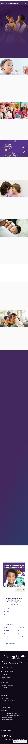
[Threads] (7, 736)
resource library (6, 730)
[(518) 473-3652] (2, 667)
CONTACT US (4, 733)
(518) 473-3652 (8, 667)
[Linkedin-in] (10, 736)
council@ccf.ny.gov (9, 671)
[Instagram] (2, 736)
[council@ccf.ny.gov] (2, 671)
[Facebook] (5, 736)
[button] (25, 3)
